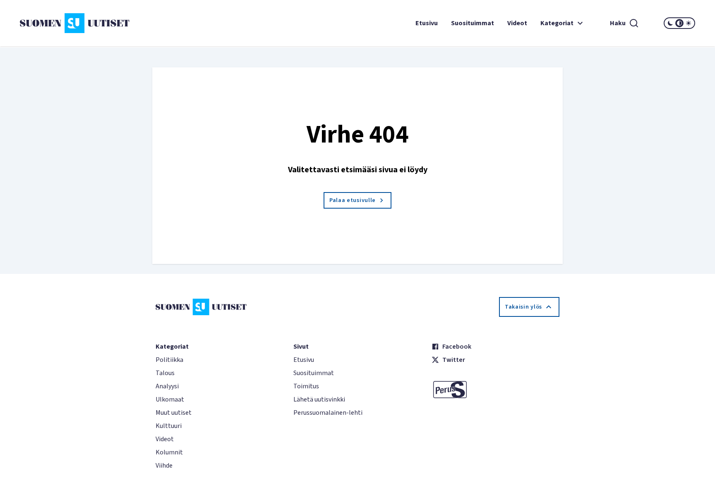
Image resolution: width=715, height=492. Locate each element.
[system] (679, 23)
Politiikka (169, 359)
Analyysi (167, 386)
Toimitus (306, 386)
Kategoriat (556, 23)
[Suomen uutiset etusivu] (76, 23)
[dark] (670, 23)
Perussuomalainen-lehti (327, 412)
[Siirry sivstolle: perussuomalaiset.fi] (495, 389)
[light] (688, 23)
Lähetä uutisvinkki (319, 399)
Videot (517, 23)
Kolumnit (169, 452)
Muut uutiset (174, 412)
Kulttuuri (169, 425)
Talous (165, 373)
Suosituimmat (472, 23)
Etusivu (426, 23)
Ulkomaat (170, 399)
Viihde (164, 465)
